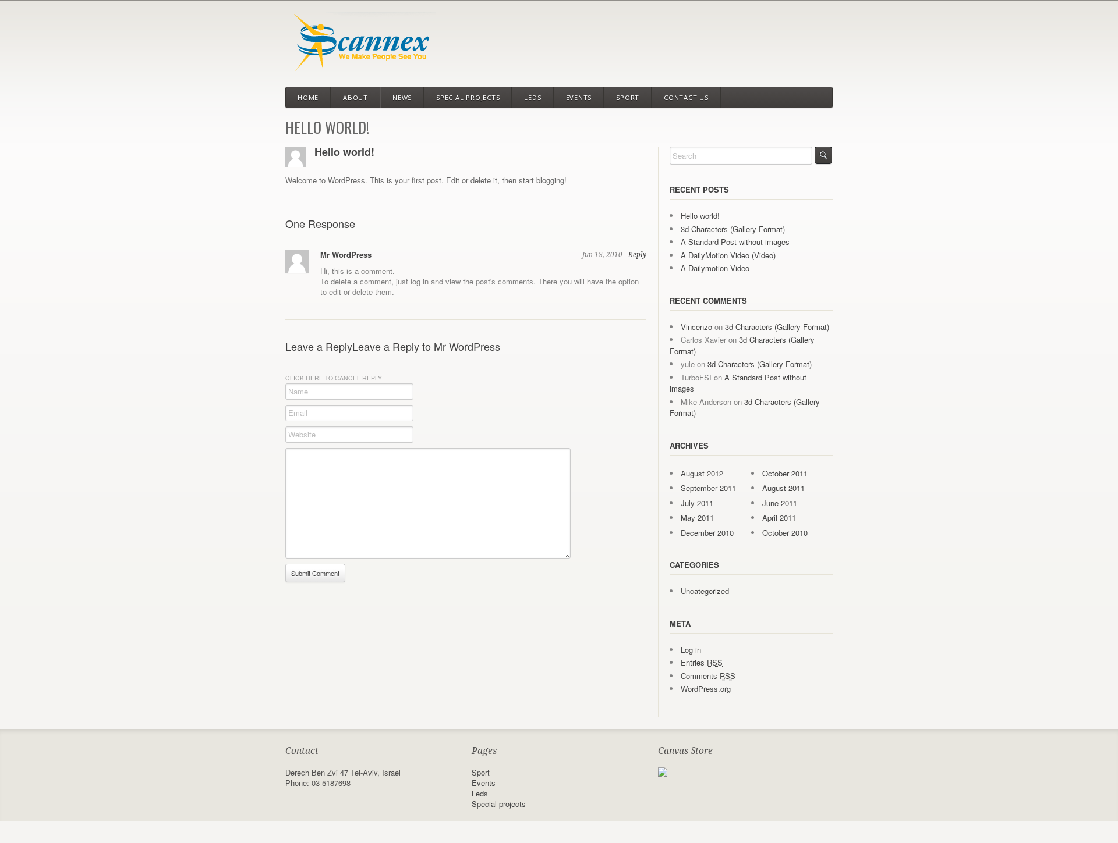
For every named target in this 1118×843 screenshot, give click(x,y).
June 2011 (779, 502)
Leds (532, 97)
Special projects (468, 97)
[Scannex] (360, 66)
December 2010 (707, 532)
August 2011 (783, 487)
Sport (627, 97)
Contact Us (686, 97)
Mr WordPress (346, 254)
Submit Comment (315, 573)
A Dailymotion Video (715, 267)
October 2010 (785, 532)
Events (579, 97)
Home (308, 97)
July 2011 (697, 502)
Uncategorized (705, 590)
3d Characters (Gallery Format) (733, 228)
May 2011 (697, 517)
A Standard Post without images (735, 241)
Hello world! (344, 151)
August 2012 (702, 473)
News (402, 97)
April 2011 (779, 517)
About (355, 97)
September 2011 (708, 487)
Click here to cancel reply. (334, 378)
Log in (691, 649)
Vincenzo (696, 326)
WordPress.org (706, 688)
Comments (708, 675)
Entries (702, 662)
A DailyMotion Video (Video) (728, 255)
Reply (637, 255)
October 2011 (785, 473)
